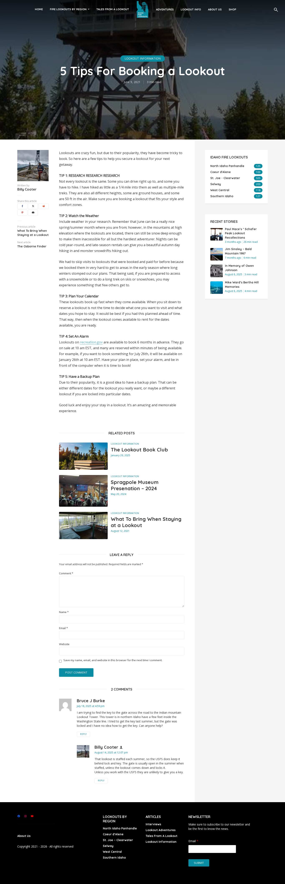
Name (64, 612)
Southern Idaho (114, 857)
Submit (199, 863)
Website (64, 644)
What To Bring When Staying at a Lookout (146, 522)
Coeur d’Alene (113, 834)
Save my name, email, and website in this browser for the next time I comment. (112, 660)
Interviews (153, 824)
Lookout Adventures (160, 830)
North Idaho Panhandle (120, 828)
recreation (88, 342)
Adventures (165, 9)
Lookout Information (143, 58)
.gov (99, 342)
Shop (232, 9)
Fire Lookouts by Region (68, 9)
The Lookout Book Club (139, 449)
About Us (215, 9)
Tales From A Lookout (112, 9)
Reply (83, 734)
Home (39, 9)
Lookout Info (191, 9)
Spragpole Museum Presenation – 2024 (135, 485)
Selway (108, 846)
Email (63, 628)
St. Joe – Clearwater (118, 840)
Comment (66, 573)
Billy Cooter (27, 189)
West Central (112, 852)
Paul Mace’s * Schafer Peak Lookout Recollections (241, 233)
